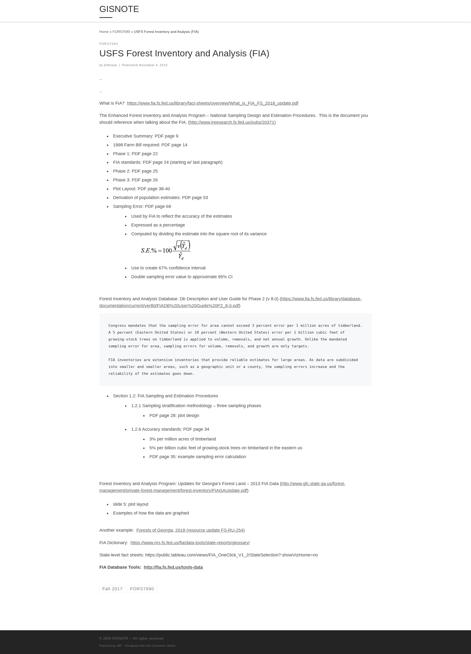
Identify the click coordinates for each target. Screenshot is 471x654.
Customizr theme (164, 645)
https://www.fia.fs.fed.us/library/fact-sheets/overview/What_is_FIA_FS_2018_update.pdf (212, 103)
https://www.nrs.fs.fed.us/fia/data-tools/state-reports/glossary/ (190, 542)
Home (104, 32)
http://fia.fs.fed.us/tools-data (173, 567)
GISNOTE (120, 638)
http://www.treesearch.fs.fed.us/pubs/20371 (232, 122)
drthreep (110, 65)
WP (119, 645)
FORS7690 (121, 32)
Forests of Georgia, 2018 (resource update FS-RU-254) (190, 530)
